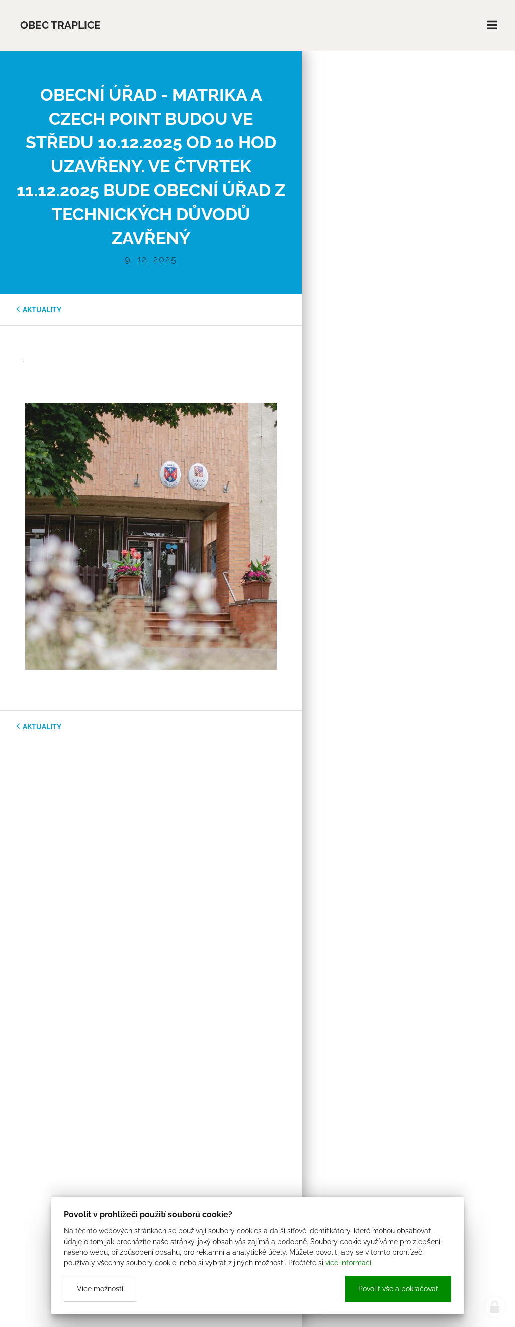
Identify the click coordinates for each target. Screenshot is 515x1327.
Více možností (100, 1289)
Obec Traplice (60, 25)
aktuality (42, 309)
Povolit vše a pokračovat (398, 1289)
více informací (348, 1263)
